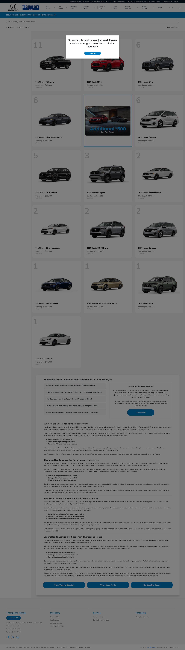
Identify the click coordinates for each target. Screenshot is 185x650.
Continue (92, 53)
